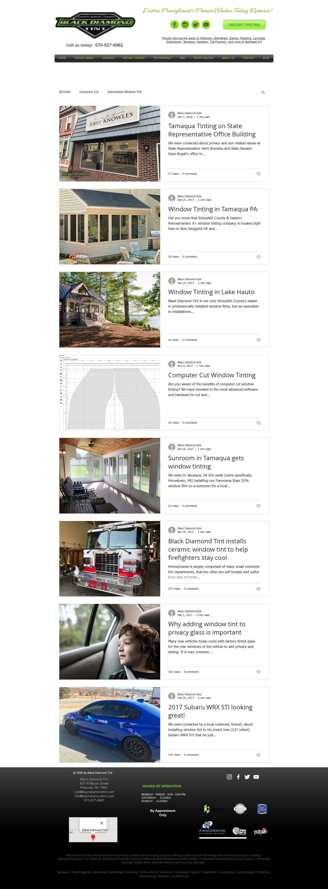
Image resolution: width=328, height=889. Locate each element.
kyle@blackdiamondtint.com (94, 792)
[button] (263, 92)
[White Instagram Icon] (229, 777)
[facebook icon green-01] (174, 24)
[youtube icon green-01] (206, 24)
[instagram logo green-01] (185, 24)
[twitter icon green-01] (195, 24)
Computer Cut (89, 92)
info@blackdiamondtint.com (94, 796)
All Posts (65, 92)
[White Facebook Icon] (238, 777)
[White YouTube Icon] (256, 777)
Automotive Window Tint (125, 92)
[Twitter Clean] (247, 777)
